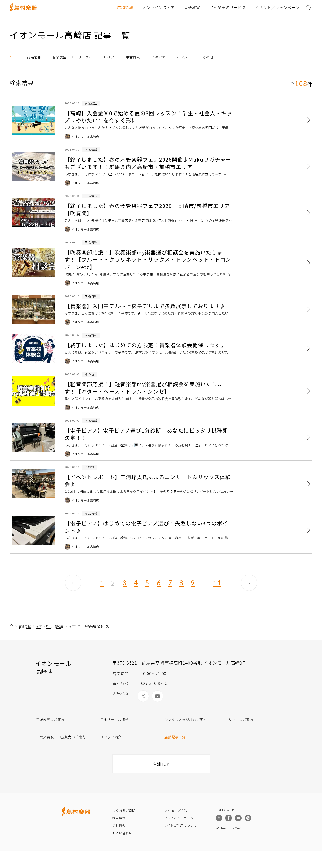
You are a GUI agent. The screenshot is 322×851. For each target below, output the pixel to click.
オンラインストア (159, 7)
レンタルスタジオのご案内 (185, 719)
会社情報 (119, 825)
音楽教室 (192, 7)
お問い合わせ (122, 833)
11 (217, 583)
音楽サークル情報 (114, 719)
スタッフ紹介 (111, 737)
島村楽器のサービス (228, 7)
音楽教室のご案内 (50, 719)
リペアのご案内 (241, 719)
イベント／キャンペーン (277, 7)
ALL (13, 57)
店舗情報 (125, 7)
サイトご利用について (180, 825)
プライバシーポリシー (180, 818)
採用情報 (119, 818)
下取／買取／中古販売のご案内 (61, 737)
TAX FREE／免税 (176, 810)
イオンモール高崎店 (49, 626)
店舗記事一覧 (175, 737)
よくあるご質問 (123, 810)
